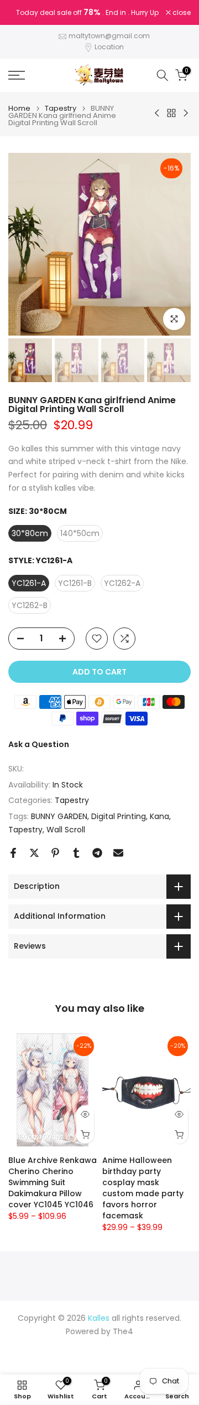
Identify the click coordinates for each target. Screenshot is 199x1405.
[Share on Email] (118, 853)
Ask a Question (38, 744)
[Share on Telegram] (97, 853)
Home (19, 108)
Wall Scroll (65, 829)
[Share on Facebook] (13, 853)
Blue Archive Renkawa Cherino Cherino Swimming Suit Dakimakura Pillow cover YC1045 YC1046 (52, 1182)
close (181, 12)
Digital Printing (118, 816)
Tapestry (60, 108)
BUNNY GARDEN (59, 816)
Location (109, 47)
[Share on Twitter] (34, 853)
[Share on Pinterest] (55, 853)
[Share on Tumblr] (76, 853)
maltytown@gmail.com (109, 35)
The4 (123, 1331)
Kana (159, 816)
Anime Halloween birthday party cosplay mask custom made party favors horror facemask (143, 1188)
